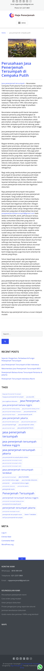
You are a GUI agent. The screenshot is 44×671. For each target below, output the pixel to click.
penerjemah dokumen (8, 486)
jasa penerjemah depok (8, 414)
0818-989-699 (17, 571)
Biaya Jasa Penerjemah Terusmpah (11, 394)
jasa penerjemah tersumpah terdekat (17, 471)
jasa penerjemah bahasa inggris (17, 405)
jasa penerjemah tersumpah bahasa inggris (19, 443)
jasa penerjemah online (26, 425)
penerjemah (6, 483)
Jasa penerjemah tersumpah (13, 83)
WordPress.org (8, 544)
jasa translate (24, 477)
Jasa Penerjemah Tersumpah (30, 664)
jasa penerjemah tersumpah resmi (11, 466)
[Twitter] (17, 1)
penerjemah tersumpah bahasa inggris (20, 497)
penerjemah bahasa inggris (20, 483)
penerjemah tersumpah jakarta (18, 507)
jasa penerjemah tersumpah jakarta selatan (15, 457)
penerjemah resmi (8, 489)
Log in (4, 533)
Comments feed (8, 540)
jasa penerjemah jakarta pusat (10, 421)
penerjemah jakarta (23, 486)
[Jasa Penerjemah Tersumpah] (22, 15)
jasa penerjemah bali (30, 411)
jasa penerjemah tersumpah (14, 434)
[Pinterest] (27, 1)
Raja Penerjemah (16, 666)
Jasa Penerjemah (30, 400)
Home (4, 33)
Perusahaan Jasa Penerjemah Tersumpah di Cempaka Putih (16, 69)
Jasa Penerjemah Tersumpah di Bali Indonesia (20, 364)
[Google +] (24, 1)
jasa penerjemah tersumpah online (12, 463)
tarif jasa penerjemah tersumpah (12, 517)
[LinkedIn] (20, 1)
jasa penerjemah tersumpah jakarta (18, 451)
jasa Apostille (30, 397)
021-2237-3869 (17, 575)
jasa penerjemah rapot (8, 428)
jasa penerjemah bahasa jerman (30, 408)
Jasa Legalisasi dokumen (9, 401)
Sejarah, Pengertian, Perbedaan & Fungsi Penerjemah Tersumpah (18, 359)
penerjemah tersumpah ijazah (11, 504)
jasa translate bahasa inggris (10, 480)
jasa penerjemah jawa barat (28, 421)
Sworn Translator (30, 514)
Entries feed (6, 536)
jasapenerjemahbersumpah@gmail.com (18, 213)
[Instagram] (30, 1)
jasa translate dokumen (29, 480)
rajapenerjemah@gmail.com (24, 4)
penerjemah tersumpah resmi (12, 514)
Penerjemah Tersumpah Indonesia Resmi (18, 379)
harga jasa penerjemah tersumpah (13, 397)
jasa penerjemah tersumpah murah (12, 460)
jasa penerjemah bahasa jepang (10, 408)
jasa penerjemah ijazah (25, 414)
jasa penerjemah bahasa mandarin (11, 411)
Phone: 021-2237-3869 (22, 8)
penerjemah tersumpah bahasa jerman (13, 501)
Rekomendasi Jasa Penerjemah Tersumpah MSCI (21, 368)
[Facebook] (13, 1)
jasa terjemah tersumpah (9, 477)
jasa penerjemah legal (9, 425)
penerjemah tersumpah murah (11, 511)
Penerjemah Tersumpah (18, 493)
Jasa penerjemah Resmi (25, 428)
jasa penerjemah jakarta (15, 418)
